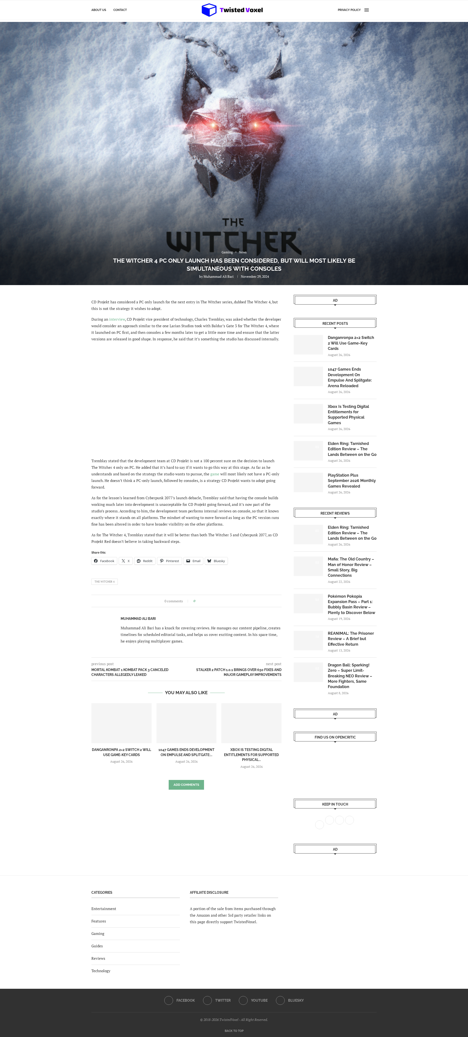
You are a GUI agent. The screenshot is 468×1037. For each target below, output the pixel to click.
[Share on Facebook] (200, 601)
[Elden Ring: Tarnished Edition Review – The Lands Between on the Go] (308, 451)
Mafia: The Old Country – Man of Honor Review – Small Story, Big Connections (351, 567)
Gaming (97, 933)
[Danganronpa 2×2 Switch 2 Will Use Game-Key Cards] (121, 723)
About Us (98, 10)
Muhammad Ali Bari (219, 276)
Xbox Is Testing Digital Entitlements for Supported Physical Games (348, 414)
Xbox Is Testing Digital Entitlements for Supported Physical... (251, 755)
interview (117, 319)
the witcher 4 (105, 581)
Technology (100, 970)
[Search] (374, 10)
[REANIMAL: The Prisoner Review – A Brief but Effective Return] (308, 640)
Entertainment (103, 908)
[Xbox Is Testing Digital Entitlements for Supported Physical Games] (251, 723)
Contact (120, 10)
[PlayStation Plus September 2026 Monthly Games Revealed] (308, 482)
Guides (97, 945)
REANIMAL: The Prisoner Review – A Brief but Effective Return (351, 639)
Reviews (98, 958)
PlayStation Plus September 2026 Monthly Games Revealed (352, 481)
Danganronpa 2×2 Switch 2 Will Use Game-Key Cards (351, 343)
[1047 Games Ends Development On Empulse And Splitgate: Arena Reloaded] (186, 723)
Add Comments (186, 785)
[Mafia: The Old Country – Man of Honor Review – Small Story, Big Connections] (308, 566)
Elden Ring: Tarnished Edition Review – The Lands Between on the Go (352, 449)
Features (98, 921)
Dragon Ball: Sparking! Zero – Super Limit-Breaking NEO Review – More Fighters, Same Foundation (350, 676)
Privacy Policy (349, 10)
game (214, 473)
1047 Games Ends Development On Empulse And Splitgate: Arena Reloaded (350, 377)
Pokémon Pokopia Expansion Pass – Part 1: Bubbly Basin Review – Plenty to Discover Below (351, 604)
